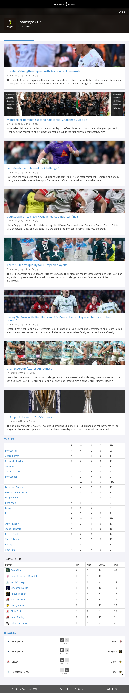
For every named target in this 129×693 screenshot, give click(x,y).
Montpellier (11, 450)
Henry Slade (17, 605)
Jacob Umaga (18, 582)
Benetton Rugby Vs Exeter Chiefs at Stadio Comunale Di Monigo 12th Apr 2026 (64, 672)
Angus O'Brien (18, 593)
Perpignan (10, 502)
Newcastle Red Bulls (16, 492)
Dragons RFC (12, 497)
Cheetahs (10, 549)
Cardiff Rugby (12, 539)
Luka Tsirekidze (19, 623)
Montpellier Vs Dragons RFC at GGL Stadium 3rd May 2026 (64, 651)
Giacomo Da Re (19, 587)
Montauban (11, 476)
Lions (8, 508)
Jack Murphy (17, 617)
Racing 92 (10, 544)
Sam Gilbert (17, 570)
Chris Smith (17, 611)
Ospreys (9, 466)
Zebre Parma (12, 455)
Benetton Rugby (14, 487)
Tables (9, 439)
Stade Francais (13, 528)
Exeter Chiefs (12, 534)
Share (122, 11)
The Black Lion (13, 471)
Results (10, 633)
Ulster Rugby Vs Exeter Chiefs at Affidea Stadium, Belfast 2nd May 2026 (64, 662)
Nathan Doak (18, 599)
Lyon (7, 513)
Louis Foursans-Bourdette (25, 576)
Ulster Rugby (12, 523)
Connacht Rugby (14, 461)
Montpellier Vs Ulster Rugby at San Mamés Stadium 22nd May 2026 (64, 641)
